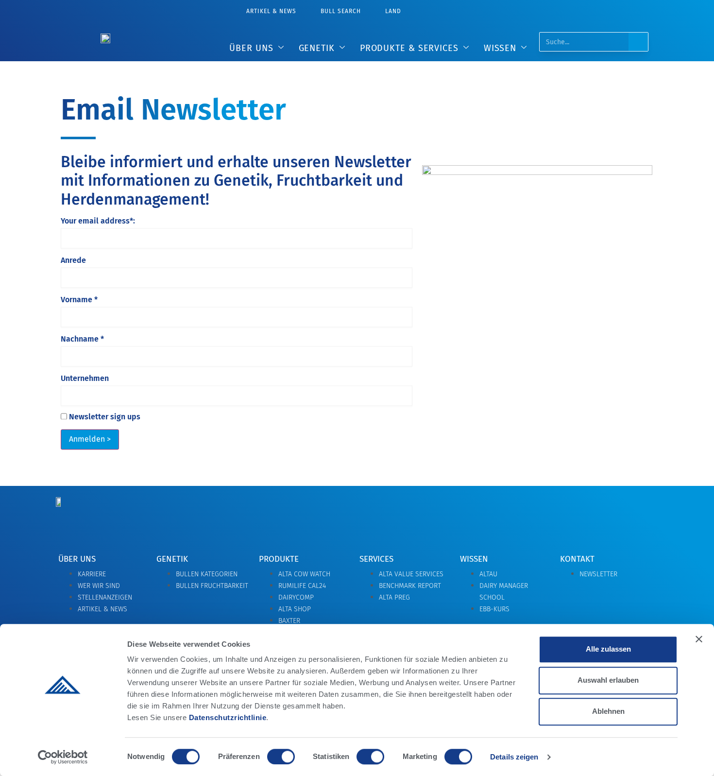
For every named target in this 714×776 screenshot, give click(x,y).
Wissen (500, 48)
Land (393, 11)
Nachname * (82, 340)
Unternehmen (85, 379)
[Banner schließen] (699, 639)
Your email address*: (98, 221)
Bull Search (341, 11)
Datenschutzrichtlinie (228, 717)
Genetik (317, 48)
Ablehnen (608, 711)
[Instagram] (605, 517)
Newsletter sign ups (103, 418)
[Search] (638, 42)
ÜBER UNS (251, 48)
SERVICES (376, 559)
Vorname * (79, 300)
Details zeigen (514, 757)
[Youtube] (646, 517)
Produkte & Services (409, 48)
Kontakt (577, 559)
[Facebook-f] (564, 517)
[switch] (281, 756)
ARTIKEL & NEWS (271, 11)
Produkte (279, 559)
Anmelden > (90, 439)
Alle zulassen (608, 649)
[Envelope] (523, 517)
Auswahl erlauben (608, 680)
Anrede (73, 261)
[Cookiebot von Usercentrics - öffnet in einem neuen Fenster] (62, 757)
